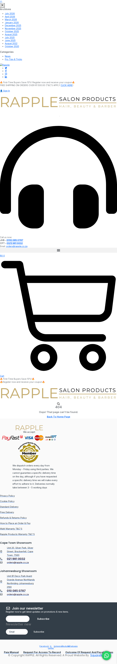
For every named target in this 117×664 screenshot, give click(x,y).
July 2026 (10, 13)
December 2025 (13, 25)
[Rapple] (5, 64)
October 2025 (12, 31)
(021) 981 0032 (15, 243)
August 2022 (11, 43)
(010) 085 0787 (15, 240)
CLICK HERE (67, 85)
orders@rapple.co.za (16, 246)
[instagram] (6, 74)
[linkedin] (6, 77)
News (8, 56)
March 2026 (11, 19)
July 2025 (10, 37)
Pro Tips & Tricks (13, 59)
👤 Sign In (5, 90)
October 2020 (12, 46)
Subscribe (43, 618)
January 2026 (12, 22)
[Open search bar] (58, 403)
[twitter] (6, 68)
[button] (58, 250)
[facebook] (6, 71)
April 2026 (10, 16)
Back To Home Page (58, 416)
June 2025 (10, 40)
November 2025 (13, 28)
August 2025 (11, 34)
